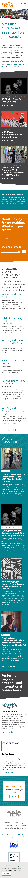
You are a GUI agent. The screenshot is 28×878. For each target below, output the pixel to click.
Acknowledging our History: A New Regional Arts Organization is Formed (13, 585)
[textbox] (10, 243)
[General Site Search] (22, 3)
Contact (4, 834)
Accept (7, 873)
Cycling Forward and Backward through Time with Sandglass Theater (13, 533)
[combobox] (10, 243)
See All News (6, 666)
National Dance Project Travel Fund (13, 382)
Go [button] (24, 252)
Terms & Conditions (12, 834)
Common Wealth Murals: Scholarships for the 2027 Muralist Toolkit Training (13, 478)
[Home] (7, 5)
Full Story (5, 105)
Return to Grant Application (10, 837)
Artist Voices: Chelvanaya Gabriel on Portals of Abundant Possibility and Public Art (13, 641)
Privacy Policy (12, 866)
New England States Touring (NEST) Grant (13, 341)
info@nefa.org (21, 823)
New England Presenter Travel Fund (13, 409)
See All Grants (7, 430)
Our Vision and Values (11, 61)
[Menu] (25, 3)
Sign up (14, 796)
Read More (6, 732)
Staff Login (21, 837)
